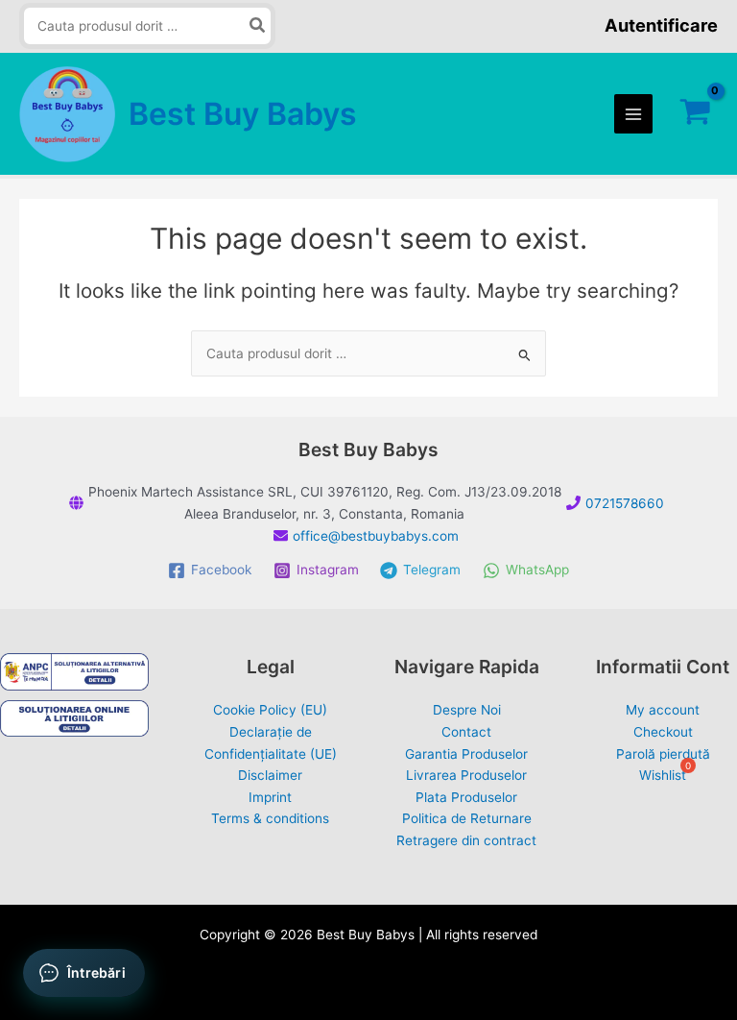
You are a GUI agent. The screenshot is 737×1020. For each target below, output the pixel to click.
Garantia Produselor (466, 754)
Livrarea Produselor (466, 775)
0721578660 (624, 503)
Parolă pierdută (663, 754)
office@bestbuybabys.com (376, 536)
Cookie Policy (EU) (270, 709)
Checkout (663, 732)
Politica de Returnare (467, 818)
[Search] (258, 26)
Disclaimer (270, 775)
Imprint (270, 797)
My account (663, 709)
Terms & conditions (270, 818)
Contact (466, 732)
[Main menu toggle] (634, 114)
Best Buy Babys (243, 114)
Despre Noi (467, 709)
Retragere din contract (466, 840)
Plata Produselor (466, 797)
